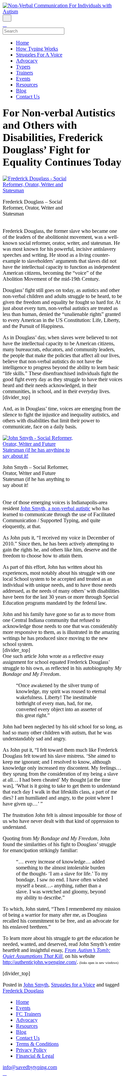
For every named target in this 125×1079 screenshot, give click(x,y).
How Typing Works (37, 49)
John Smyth (35, 985)
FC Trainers (28, 1014)
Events (23, 78)
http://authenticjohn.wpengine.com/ (40, 962)
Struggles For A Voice (39, 55)
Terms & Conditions (37, 1044)
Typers (23, 67)
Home (22, 43)
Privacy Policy (31, 1050)
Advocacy (27, 61)
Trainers (24, 73)
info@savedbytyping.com (30, 1067)
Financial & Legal (35, 1056)
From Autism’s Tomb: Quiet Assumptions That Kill (56, 953)
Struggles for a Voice (73, 985)
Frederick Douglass (23, 991)
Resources (27, 84)
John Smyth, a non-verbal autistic (55, 508)
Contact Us (28, 96)
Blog (21, 90)
